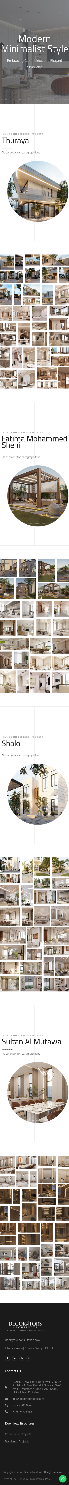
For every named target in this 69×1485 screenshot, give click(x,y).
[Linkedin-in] (14, 1358)
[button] (7, 262)
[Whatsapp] (28, 1358)
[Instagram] (21, 1358)
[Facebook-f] (7, 1358)
